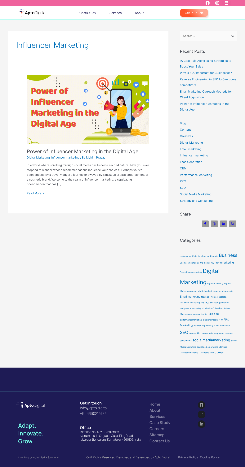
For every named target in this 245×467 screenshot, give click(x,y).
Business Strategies (189, 263)
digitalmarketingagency (209, 291)
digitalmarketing (215, 283)
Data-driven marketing (191, 272)
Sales (217, 325)
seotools (229, 333)
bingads (214, 256)
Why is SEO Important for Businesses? (206, 73)
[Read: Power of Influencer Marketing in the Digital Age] (88, 109)
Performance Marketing (196, 175)
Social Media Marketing (196, 194)
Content (185, 129)
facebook (205, 297)
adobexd (184, 256)
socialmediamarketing (211, 340)
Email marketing (191, 149)
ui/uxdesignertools (189, 352)
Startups (223, 347)
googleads (222, 297)
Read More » (35, 193)
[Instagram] (201, 414)
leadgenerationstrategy (191, 308)
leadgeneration (221, 302)
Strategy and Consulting (196, 201)
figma (213, 297)
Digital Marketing (38, 157)
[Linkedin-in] (201, 424)
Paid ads (213, 313)
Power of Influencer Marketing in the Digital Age (82, 151)
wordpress (217, 352)
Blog (183, 123)
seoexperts (207, 333)
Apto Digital (162, 457)
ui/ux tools (204, 352)
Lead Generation (191, 162)
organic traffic (200, 314)
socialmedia (186, 340)
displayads (227, 291)
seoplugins (219, 333)
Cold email (205, 263)
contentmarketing (222, 262)
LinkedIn (207, 308)
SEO (183, 188)
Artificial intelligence (199, 256)
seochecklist (195, 333)
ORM (183, 168)
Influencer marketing (65, 157)
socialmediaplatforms (207, 347)
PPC (183, 181)
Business (228, 255)
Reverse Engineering (203, 325)
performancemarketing (191, 320)
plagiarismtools (210, 320)
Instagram (207, 302)
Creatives (186, 136)
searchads (225, 325)
